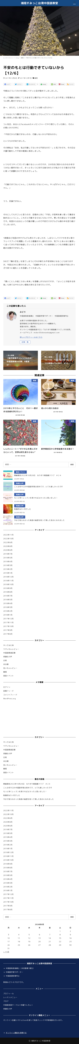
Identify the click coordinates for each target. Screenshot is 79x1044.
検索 (72, 464)
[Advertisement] (39, 717)
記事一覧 (25, 342)
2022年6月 (7, 542)
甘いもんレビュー (10, 668)
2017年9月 (7, 630)
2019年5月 (7, 558)
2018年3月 (7, 607)
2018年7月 (7, 596)
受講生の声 (7, 657)
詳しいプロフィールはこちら (31, 337)
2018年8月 (7, 592)
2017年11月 (8, 622)
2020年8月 (7, 546)
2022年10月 (8, 538)
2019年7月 (7, 554)
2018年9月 (7, 588)
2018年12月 (8, 577)
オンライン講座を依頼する (16, 1033)
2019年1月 (7, 573)
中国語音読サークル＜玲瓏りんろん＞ (18, 1005)
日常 (5, 660)
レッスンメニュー (10, 997)
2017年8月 (7, 634)
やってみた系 (8, 645)
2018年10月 (8, 584)
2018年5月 (7, 599)
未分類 (6, 664)
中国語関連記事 (9, 653)
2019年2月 (7, 569)
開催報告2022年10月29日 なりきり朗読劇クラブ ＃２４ (27, 784)
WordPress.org (9, 698)
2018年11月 (8, 580)
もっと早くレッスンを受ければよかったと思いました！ (25, 791)
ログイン (6, 687)
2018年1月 (7, 615)
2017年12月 (8, 619)
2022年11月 (8, 535)
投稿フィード (8, 691)
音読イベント (8, 676)
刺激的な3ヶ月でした (11, 795)
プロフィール (8, 993)
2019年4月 (7, 561)
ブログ (6, 1001)
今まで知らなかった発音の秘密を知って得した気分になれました (28, 799)
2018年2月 (7, 611)
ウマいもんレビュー (11, 649)
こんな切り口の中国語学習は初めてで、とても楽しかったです (27, 788)
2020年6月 (7, 550)
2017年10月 (8, 626)
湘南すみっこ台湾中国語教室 (39, 3)
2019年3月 (7, 565)
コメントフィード (10, 695)
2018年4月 (7, 603)
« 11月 (6, 952)
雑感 (36, 78)
